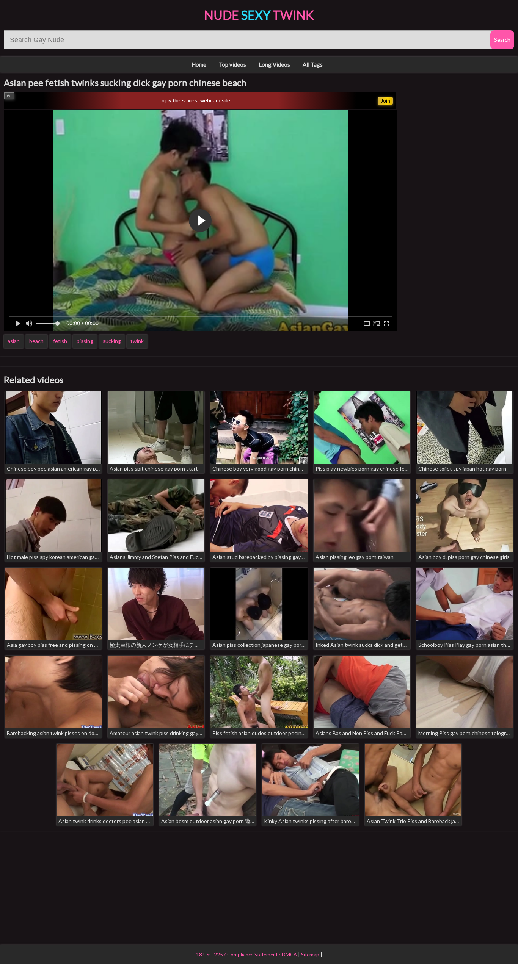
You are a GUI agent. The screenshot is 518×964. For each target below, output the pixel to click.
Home (199, 64)
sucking (112, 341)
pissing (85, 341)
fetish (60, 341)
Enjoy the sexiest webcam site (194, 100)
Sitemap (310, 954)
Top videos (232, 64)
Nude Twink (259, 15)
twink (137, 341)
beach (36, 341)
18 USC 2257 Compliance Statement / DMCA (246, 954)
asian (14, 341)
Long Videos (274, 64)
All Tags (313, 64)
